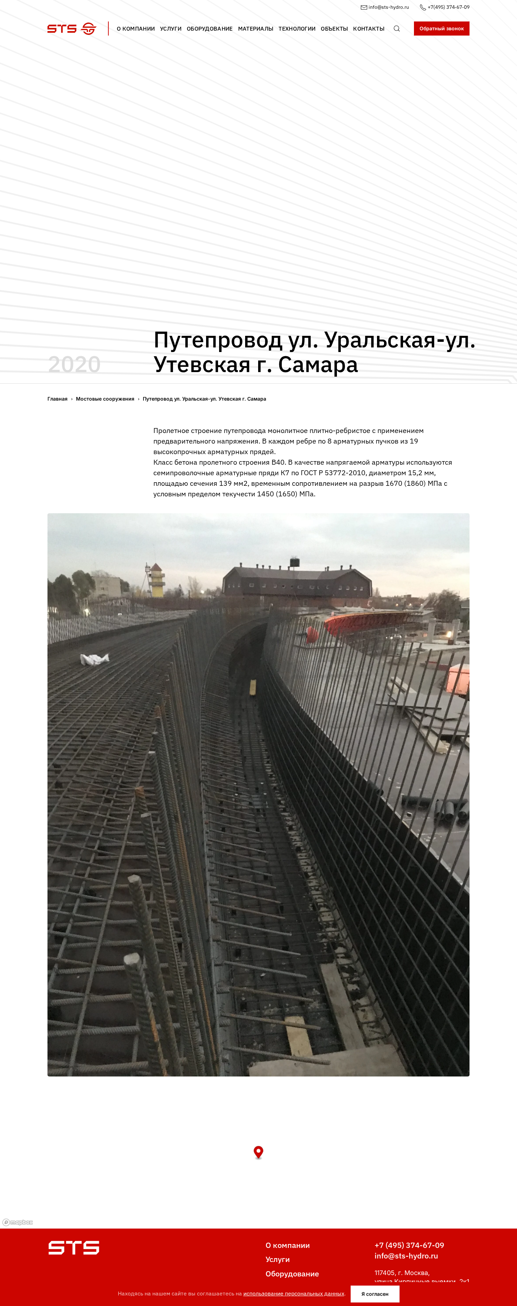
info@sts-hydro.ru (388, 7)
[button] (396, 28)
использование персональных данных (293, 1293)
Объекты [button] (334, 28)
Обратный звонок (442, 28)
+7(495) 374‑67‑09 (448, 7)
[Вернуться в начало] (72, 28)
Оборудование (292, 1273)
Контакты (368, 28)
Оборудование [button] (210, 28)
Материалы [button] (256, 28)
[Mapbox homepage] (17, 1222)
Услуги (278, 1259)
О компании (288, 1245)
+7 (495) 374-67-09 (409, 1245)
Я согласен (375, 1294)
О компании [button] (136, 28)
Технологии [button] (297, 28)
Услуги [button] (170, 28)
